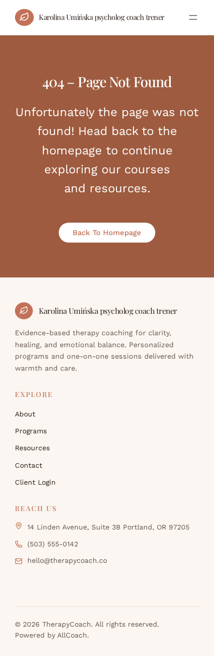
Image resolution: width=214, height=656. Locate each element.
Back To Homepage (107, 232)
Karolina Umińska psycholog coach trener (101, 17)
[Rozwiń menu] (193, 17)
